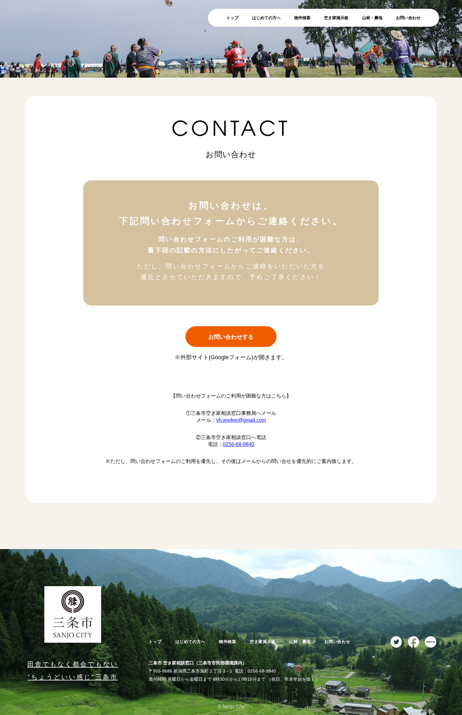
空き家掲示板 (336, 17)
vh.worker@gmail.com (241, 420)
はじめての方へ (266, 17)
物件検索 (302, 17)
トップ (232, 17)
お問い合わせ (408, 17)
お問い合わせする (231, 336)
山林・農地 (372, 17)
